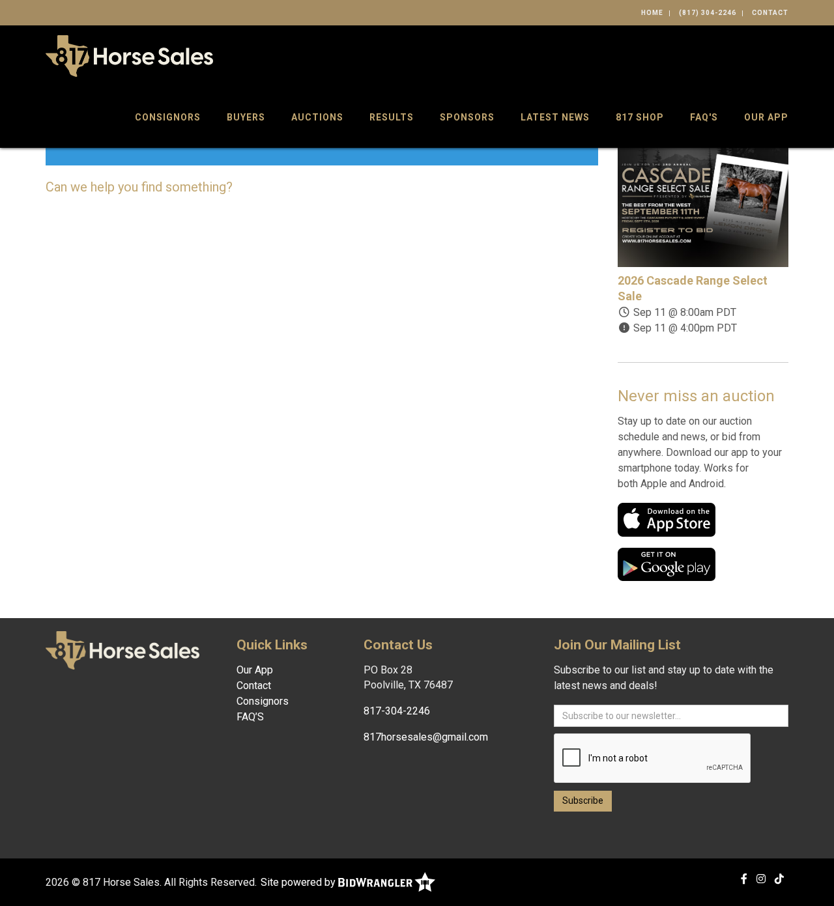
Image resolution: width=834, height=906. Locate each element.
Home (652, 12)
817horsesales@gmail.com (426, 737)
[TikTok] (779, 879)
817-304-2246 (397, 711)
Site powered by (299, 882)
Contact (770, 12)
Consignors (168, 117)
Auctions (317, 117)
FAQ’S (250, 717)
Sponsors (467, 117)
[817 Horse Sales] (129, 55)
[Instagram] (761, 879)
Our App (766, 117)
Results (391, 117)
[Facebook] (744, 879)
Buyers (246, 117)
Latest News (555, 117)
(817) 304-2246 (707, 12)
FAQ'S (704, 117)
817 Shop (640, 117)
